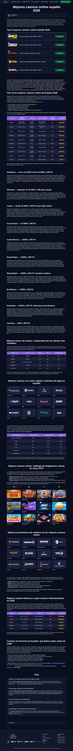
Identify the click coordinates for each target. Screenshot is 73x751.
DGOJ (15, 684)
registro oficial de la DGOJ (28, 88)
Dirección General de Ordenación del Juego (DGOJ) (47, 100)
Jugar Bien (59, 666)
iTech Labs (44, 102)
